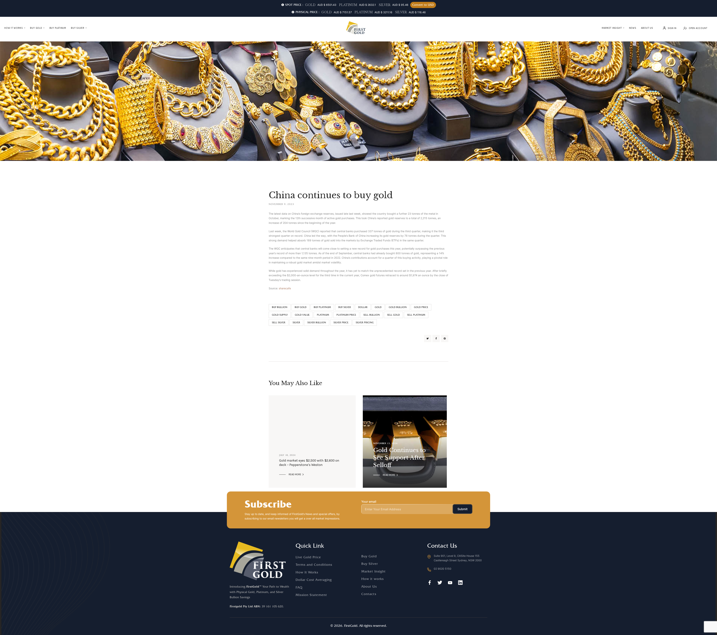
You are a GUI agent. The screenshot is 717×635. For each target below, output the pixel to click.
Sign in (672, 28)
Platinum (323, 314)
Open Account (698, 28)
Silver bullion (316, 322)
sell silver (278, 322)
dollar (362, 307)
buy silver (344, 307)
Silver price (340, 322)
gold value (302, 314)
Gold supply (280, 314)
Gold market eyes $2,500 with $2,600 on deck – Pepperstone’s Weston (309, 462)
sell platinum (416, 314)
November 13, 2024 (385, 443)
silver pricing (365, 322)
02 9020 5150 (442, 568)
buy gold (300, 307)
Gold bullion (398, 307)
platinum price (346, 314)
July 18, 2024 (287, 455)
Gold (378, 307)
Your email (368, 501)
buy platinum (322, 307)
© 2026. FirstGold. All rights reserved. (358, 626)
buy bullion (279, 307)
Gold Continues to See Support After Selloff (399, 458)
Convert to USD (423, 5)
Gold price (421, 307)
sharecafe (285, 288)
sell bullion (371, 314)
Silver (296, 322)
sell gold (393, 314)
